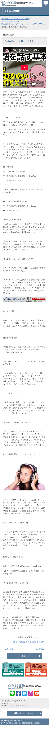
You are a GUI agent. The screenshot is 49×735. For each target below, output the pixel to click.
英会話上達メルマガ (9, 21)
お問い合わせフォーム (23, 713)
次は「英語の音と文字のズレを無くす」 (29, 642)
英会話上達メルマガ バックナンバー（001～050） (22, 24)
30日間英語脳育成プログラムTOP (15, 19)
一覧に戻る (24, 656)
